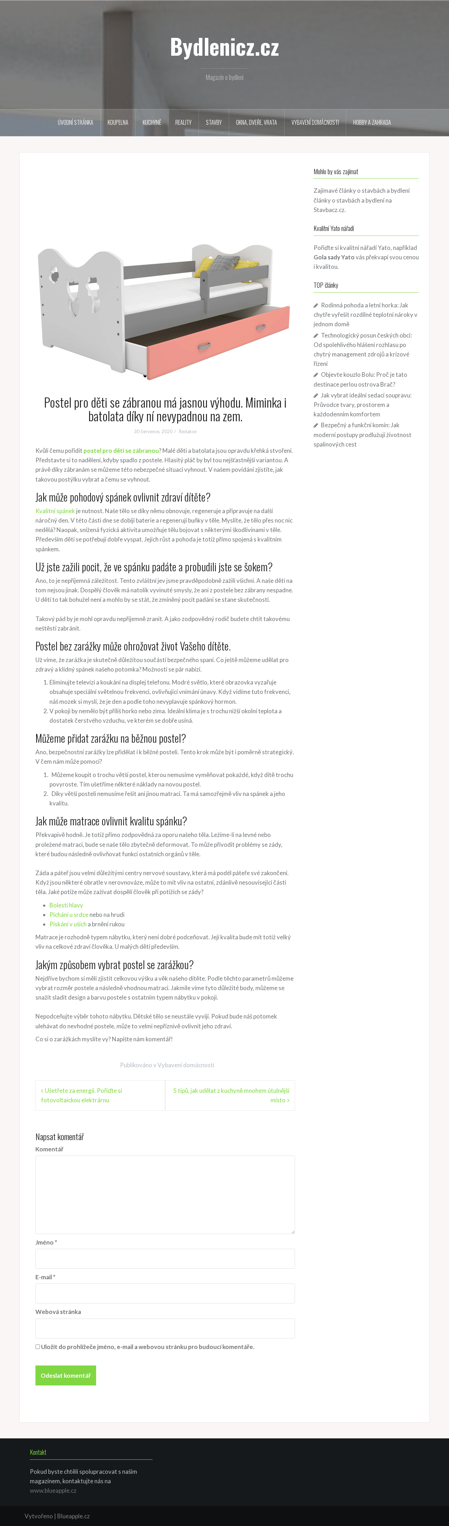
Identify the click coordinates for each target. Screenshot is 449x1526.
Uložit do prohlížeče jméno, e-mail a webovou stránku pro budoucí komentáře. (147, 1346)
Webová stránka (58, 1311)
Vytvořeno (39, 1516)
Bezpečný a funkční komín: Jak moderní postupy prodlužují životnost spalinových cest (362, 434)
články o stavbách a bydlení (349, 200)
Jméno (46, 1242)
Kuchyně (152, 122)
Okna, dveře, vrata (256, 122)
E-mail (45, 1277)
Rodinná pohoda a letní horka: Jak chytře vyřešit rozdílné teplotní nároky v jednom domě (365, 314)
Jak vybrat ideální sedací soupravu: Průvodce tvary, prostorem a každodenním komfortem (362, 404)
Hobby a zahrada (372, 122)
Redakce (187, 431)
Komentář (49, 1149)
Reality (183, 122)
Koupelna (118, 122)
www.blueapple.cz (53, 1490)
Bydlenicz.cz (224, 46)
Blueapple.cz (73, 1516)
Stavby (214, 122)
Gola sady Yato (334, 257)
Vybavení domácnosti (315, 122)
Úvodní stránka (75, 122)
